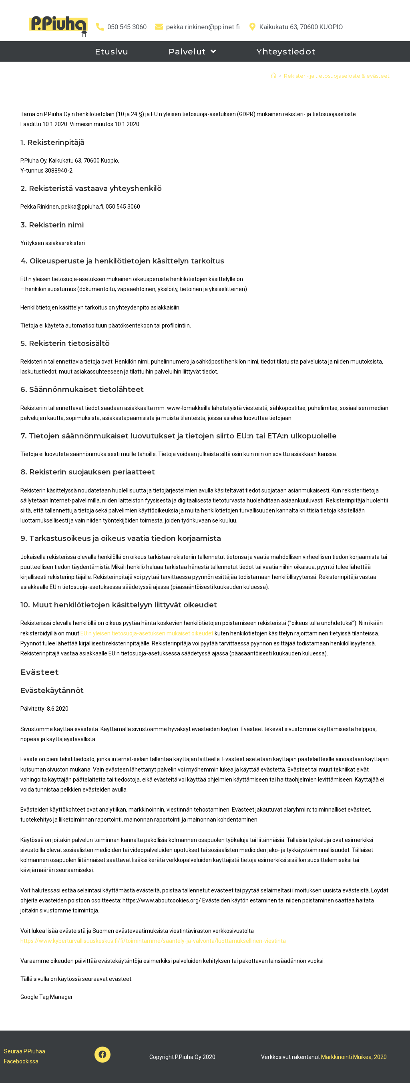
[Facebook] (102, 1055)
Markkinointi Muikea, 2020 (354, 1057)
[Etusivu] (273, 75)
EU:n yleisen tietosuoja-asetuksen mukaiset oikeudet (146, 633)
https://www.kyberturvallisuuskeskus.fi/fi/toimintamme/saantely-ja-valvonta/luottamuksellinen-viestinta (153, 941)
